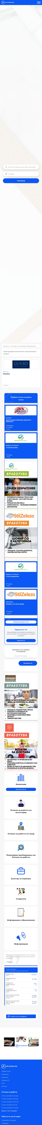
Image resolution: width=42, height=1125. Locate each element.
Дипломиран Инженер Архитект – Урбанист (19, 420)
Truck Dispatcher (12, 576)
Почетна (6, 346)
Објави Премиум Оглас (21, 622)
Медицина (5, 1121)
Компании (5, 1075)
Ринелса (6, 374)
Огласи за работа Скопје (10, 1094)
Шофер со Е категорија (15, 604)
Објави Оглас (6, 1069)
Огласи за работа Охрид (10, 1097)
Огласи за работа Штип (9, 1103)
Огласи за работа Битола (10, 1100)
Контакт (4, 1084)
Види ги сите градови (9, 1109)
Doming (8, 418)
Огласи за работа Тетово (10, 1106)
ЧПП (3, 1081)
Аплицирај (21, 181)
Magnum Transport (12, 445)
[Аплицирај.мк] (7, 2)
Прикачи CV (21, 640)
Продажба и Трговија (9, 1118)
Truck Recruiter (12, 447)
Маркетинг (5, 1072)
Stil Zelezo (9, 602)
